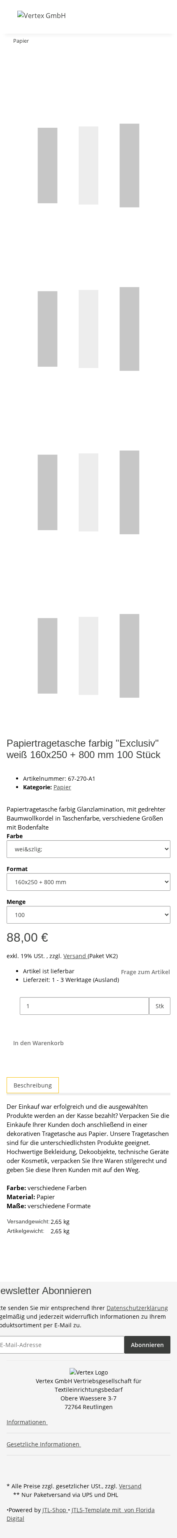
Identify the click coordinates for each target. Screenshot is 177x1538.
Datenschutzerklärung (137, 1308)
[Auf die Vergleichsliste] (13, 75)
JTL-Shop (55, 1510)
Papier (62, 787)
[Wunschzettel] (114, 15)
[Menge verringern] (13, 1006)
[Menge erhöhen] (155, 1023)
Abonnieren (147, 1345)
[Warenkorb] (123, 15)
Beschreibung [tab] (33, 1085)
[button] (92, 15)
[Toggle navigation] (12, 15)
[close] (13, 57)
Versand (75, 956)
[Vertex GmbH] (41, 15)
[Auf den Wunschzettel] (28, 75)
